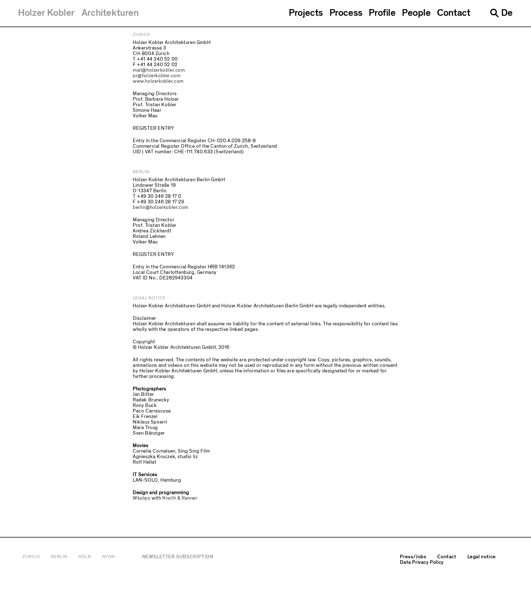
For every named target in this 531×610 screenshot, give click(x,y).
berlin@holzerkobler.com (160, 207)
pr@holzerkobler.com (156, 75)
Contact (453, 13)
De (507, 13)
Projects (306, 13)
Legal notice (481, 557)
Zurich (31, 556)
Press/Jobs (413, 557)
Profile (382, 13)
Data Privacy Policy (421, 562)
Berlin (59, 556)
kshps (143, 498)
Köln (85, 556)
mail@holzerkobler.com (159, 70)
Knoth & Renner (179, 498)
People (416, 13)
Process (346, 13)
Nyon (108, 556)
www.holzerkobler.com (158, 81)
